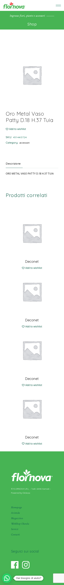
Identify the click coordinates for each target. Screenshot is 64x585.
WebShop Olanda (20, 523)
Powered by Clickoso (20, 492)
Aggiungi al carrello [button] (31, 261)
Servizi (14, 529)
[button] (16, 129)
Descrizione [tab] (13, 163)
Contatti (15, 534)
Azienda (15, 513)
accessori (24, 142)
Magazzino (17, 518)
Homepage (16, 507)
